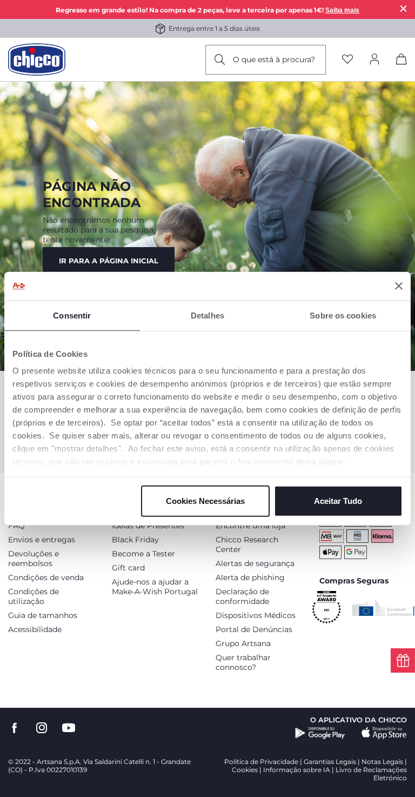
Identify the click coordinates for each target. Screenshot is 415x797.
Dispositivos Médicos (256, 615)
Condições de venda (46, 577)
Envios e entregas (41, 539)
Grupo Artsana (243, 643)
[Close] (404, 8)
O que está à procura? (274, 59)
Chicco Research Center (247, 544)
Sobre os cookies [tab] (343, 315)
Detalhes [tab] (207, 315)
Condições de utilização (33, 596)
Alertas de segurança (255, 563)
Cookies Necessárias (205, 500)
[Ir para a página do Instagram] (41, 728)
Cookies (245, 770)
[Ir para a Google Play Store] (320, 733)
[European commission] (383, 608)
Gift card (128, 568)
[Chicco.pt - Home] (36, 59)
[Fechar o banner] (399, 286)
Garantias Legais (330, 762)
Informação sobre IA (296, 770)
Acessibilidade (35, 629)
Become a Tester (143, 554)
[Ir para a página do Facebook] (14, 728)
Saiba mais (342, 10)
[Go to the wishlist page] (347, 60)
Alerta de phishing (250, 577)
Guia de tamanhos (42, 615)
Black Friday (135, 539)
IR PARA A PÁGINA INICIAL (108, 260)
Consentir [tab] (72, 315)
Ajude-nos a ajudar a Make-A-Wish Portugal (155, 586)
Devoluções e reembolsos (33, 558)
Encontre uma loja (250, 525)
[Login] (374, 60)
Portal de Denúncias (254, 629)
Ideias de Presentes (148, 525)
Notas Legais (382, 762)
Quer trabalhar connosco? (243, 662)
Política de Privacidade (261, 762)
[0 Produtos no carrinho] (401, 61)
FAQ (16, 525)
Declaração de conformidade (242, 596)
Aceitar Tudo (338, 500)
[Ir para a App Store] (384, 733)
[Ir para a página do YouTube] (68, 728)
